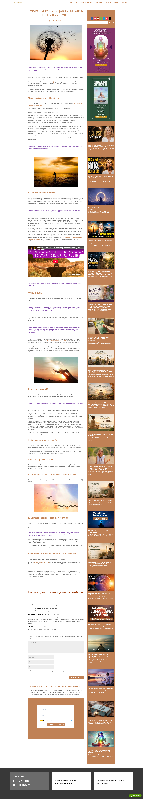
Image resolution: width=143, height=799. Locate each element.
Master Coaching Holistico (83, 2)
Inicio (71, 2)
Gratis (116, 2)
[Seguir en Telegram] (104, 18)
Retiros (108, 2)
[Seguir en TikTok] (107, 18)
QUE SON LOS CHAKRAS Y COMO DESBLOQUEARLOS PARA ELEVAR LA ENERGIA (100, 751)
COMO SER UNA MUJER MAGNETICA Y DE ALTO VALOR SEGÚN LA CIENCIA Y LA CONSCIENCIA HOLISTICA (100, 468)
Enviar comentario (76, 677)
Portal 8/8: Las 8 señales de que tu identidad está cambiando (100, 177)
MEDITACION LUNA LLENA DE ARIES (100, 625)
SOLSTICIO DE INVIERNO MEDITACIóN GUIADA (100, 594)
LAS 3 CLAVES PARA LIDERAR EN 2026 (100, 501)
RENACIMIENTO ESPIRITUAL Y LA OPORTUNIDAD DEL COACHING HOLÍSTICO (99, 656)
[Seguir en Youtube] (98, 18)
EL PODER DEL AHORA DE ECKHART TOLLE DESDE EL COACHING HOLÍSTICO (100, 338)
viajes (53, 82)
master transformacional (75, 88)
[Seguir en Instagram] (95, 18)
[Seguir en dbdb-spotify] (101, 18)
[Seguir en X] (110, 18)
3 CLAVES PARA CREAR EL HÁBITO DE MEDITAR (100, 434)
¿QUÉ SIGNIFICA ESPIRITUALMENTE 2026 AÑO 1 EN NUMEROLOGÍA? (100, 562)
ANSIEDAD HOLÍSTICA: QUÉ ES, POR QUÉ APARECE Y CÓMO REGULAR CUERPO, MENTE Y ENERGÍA (100, 306)
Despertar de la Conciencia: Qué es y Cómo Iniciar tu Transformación (100, 241)
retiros (48, 82)
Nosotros (124, 2)
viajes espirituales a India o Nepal (56, 340)
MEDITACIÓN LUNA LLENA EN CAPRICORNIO (98, 531)
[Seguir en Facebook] (92, 18)
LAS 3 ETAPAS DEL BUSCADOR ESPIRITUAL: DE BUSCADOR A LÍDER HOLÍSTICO (100, 371)
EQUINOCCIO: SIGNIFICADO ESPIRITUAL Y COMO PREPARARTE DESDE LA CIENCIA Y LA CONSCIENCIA (101, 404)
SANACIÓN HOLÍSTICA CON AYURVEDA (101, 689)
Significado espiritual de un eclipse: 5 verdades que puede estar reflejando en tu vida (101, 146)
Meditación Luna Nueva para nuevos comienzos (98, 208)
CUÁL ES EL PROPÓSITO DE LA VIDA (100, 720)
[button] (135, 795)
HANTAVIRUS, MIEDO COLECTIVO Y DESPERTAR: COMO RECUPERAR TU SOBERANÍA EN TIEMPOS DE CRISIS (100, 273)
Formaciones (99, 2)
